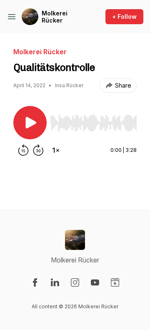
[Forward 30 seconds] (38, 150)
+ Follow (124, 16)
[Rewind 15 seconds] (23, 150)
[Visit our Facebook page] (35, 282)
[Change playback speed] (56, 150)
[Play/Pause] (30, 122)
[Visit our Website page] (115, 282)
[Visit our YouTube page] (95, 282)
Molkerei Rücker (55, 17)
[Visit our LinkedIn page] (55, 282)
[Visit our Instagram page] (75, 282)
